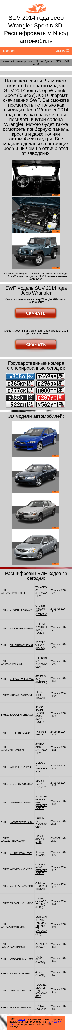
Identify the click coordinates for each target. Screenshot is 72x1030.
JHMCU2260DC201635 (21, 645)
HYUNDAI (41, 682)
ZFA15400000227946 (20, 1007)
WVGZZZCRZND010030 (13, 593)
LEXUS (40, 734)
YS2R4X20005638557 (21, 973)
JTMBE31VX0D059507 (21, 784)
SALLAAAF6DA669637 (21, 628)
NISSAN (40, 697)
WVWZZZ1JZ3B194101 (22, 822)
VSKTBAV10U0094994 (21, 886)
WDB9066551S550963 (21, 802)
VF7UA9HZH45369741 (21, 610)
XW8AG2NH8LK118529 (21, 959)
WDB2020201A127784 (21, 868)
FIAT (45, 1009)
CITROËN (41, 614)
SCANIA (40, 855)
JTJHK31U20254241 (20, 733)
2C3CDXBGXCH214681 (13, 946)
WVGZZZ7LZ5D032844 (21, 990)
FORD (39, 907)
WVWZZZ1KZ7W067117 (13, 750)
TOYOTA (40, 787)
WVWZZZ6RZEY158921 (13, 663)
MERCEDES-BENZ (41, 770)
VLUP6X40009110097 (21, 853)
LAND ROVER (39, 631)
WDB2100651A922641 (21, 767)
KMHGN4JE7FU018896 (22, 679)
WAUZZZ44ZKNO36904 (13, 840)
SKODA (40, 962)
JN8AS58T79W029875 (21, 694)
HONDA (40, 648)
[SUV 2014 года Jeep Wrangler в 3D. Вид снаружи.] (36, 251)
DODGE (40, 946)
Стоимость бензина (11, 61)
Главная (9, 51)
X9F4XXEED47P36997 (21, 902)
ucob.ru (21, 1019)
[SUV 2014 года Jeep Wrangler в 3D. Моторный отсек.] (36, 215)
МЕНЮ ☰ (62, 51)
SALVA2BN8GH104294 (21, 714)
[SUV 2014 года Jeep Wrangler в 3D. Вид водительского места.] (36, 178)
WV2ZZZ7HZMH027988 (13, 927)
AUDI (38, 842)
